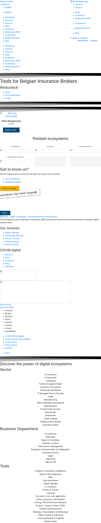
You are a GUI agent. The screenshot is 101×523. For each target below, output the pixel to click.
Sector (8, 98)
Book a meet (10, 130)
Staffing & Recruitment (50, 422)
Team (7, 26)
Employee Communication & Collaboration (50, 449)
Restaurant (50, 415)
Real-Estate (50, 412)
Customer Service (50, 453)
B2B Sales (50, 437)
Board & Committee (50, 440)
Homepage (10, 17)
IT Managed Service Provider (50, 393)
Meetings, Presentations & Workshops (50, 512)
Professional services (50, 409)
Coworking (50, 381)
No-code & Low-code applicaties (50, 496)
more (4, 213)
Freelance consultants (50, 387)
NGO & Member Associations (50, 403)
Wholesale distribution (50, 390)
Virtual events (50, 521)
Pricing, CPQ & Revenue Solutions (51, 502)
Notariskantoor (50, 406)
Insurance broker (50, 425)
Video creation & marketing (50, 515)
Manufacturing (50, 400)
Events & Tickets (50, 490)
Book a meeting (9, 188)
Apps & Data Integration (50, 474)
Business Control (50, 443)
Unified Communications (50, 509)
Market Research (12, 38)
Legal (50, 396)
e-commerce (50, 487)
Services (9, 20)
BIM (50, 477)
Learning (50, 493)
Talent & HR (50, 462)
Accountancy (51, 374)
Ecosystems (10, 35)
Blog (7, 41)
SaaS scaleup (50, 418)
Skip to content (6, 1)
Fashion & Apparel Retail (50, 384)
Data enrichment (50, 480)
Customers (9, 29)
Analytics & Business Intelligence (50, 471)
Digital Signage (50, 483)
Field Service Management (50, 446)
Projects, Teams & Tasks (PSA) (50, 505)
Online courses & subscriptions (50, 499)
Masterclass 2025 (12, 32)
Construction (50, 377)
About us (9, 23)
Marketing (50, 459)
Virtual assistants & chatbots (50, 518)
